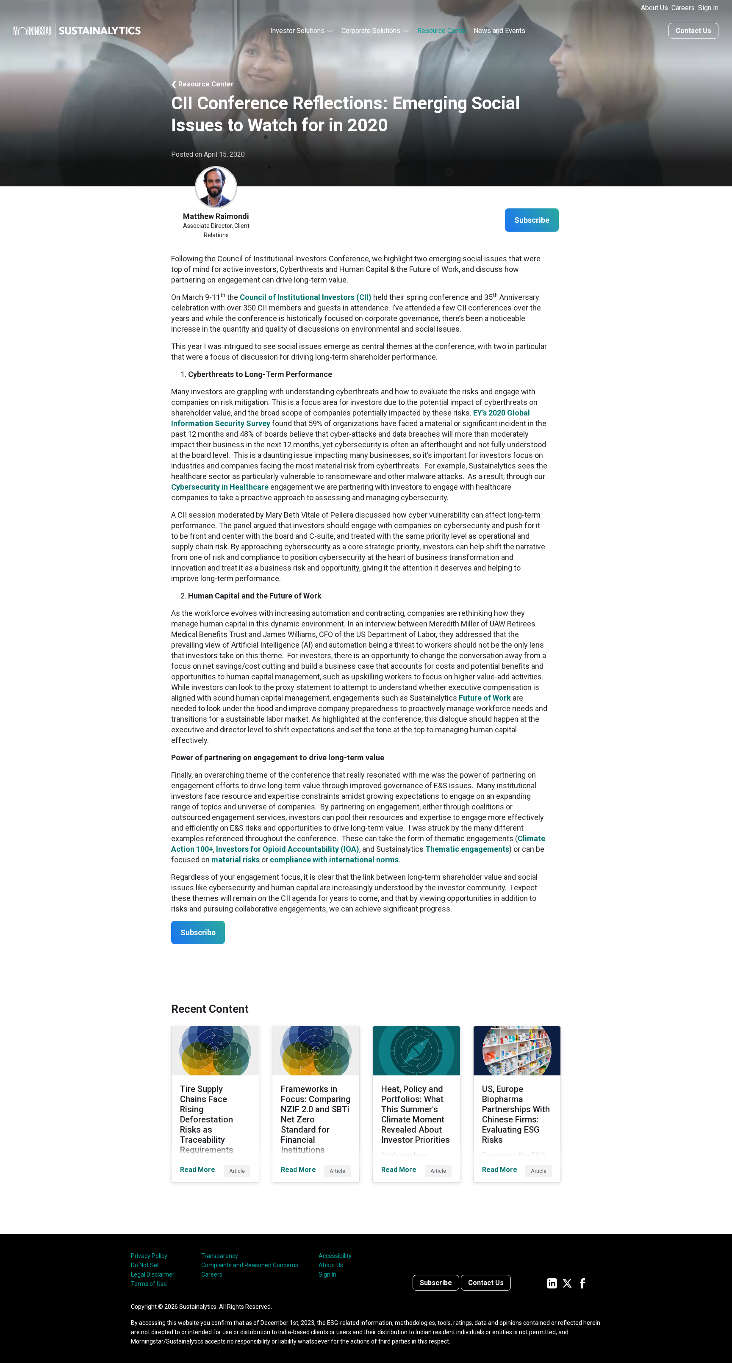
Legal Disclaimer (153, 1274)
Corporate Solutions (370, 31)
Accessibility (335, 1255)
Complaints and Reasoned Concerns (249, 1265)
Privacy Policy (149, 1255)
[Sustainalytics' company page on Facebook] (582, 1283)
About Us (654, 8)
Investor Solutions (297, 31)
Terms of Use (149, 1283)
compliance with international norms (334, 859)
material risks (235, 859)
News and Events (499, 31)
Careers (683, 8)
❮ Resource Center (202, 84)
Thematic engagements (467, 849)
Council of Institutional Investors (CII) (306, 297)
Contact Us (693, 31)
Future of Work (485, 697)
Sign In (708, 8)
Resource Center (442, 31)
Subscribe (436, 1283)
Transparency (219, 1255)
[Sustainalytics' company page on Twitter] (567, 1283)
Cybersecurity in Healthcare (220, 486)
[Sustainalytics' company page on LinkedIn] (552, 1283)
